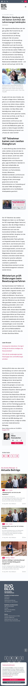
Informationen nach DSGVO (11, 602)
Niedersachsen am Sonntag (11, 619)
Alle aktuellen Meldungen (8, 468)
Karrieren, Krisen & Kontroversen (12, 620)
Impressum (7, 597)
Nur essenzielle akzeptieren (14, 682)
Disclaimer (6, 598)
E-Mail (18, 443)
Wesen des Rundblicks (9, 609)
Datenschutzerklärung (7, 676)
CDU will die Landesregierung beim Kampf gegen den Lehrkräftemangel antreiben (12, 356)
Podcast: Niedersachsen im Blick (12, 616)
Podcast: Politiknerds (9, 617)
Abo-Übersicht (7, 611)
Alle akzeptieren (14, 679)
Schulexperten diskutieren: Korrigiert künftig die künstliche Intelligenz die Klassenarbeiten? (13, 348)
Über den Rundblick (9, 606)
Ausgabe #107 (5, 430)
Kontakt (6, 608)
